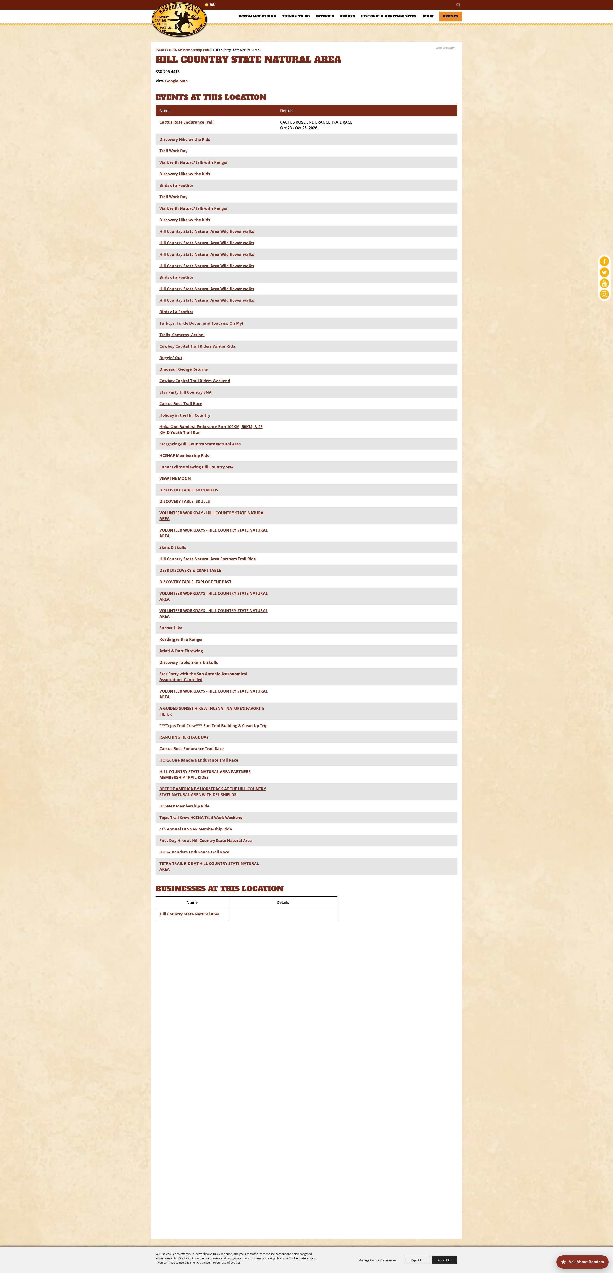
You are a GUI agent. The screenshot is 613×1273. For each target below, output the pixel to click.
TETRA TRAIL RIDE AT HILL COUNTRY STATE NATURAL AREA (209, 866)
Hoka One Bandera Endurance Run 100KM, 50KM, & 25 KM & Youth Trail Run (211, 429)
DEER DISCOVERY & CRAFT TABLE (190, 570)
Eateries (325, 16)
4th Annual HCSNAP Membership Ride (195, 829)
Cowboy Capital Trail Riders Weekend (194, 380)
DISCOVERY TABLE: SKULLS (184, 501)
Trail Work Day (173, 150)
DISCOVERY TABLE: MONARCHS (188, 490)
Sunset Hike (170, 628)
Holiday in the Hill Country (184, 415)
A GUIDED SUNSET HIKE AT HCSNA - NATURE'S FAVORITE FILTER (211, 711)
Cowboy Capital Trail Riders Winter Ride (197, 346)
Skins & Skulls (172, 547)
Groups (347, 16)
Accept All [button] (444, 1260)
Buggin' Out (170, 357)
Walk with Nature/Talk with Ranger (193, 162)
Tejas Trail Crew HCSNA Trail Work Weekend (201, 817)
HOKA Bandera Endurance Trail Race (194, 852)
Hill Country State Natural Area (190, 914)
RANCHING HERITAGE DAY (184, 737)
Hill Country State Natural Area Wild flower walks (206, 231)
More (429, 16)
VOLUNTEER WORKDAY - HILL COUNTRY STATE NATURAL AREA (212, 515)
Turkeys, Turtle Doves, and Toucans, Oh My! (201, 323)
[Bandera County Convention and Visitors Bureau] (179, 19)
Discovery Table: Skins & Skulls (188, 662)
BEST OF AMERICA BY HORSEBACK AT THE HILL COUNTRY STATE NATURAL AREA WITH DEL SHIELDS (212, 791)
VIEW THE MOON (175, 478)
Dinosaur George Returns (183, 369)
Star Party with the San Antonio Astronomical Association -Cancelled (203, 676)
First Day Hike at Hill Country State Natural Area (205, 840)
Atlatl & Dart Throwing (181, 651)
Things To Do (296, 16)
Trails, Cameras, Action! (182, 334)
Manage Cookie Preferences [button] (377, 1260)
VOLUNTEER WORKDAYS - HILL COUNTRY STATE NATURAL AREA (213, 533)
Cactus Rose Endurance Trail (186, 122)
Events (451, 16)
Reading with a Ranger (181, 639)
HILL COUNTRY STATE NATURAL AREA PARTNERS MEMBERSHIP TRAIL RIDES (205, 774)
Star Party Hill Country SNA (185, 392)
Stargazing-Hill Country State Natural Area (200, 444)
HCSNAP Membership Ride (189, 50)
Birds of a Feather (176, 185)
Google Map (176, 81)
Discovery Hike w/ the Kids (184, 139)
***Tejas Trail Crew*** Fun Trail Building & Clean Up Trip (213, 725)
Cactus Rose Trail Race (180, 403)
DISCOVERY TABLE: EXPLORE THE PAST (195, 582)
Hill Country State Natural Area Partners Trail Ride (207, 559)
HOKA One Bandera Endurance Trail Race (198, 760)
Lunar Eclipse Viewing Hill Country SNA (196, 467)
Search (458, 5)
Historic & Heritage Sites (389, 16)
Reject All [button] (417, 1260)
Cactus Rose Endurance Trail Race (191, 748)
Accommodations (257, 16)
